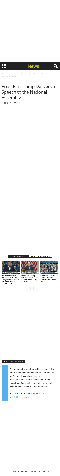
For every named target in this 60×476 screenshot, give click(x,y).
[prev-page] (28, 288)
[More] (34, 246)
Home (4, 74)
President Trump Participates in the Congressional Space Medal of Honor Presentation (10, 279)
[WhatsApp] (27, 246)
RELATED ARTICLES (18, 256)
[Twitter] (12, 246)
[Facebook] (5, 246)
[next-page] (32, 288)
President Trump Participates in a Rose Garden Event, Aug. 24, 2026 (30, 278)
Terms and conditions (40, 471)
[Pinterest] (19, 246)
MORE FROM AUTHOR (40, 256)
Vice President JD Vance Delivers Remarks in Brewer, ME (48, 278)
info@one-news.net (21, 397)
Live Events (13, 74)
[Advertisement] (30, 31)
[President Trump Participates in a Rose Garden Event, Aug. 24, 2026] (30, 267)
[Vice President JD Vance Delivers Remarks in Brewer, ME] (49, 267)
